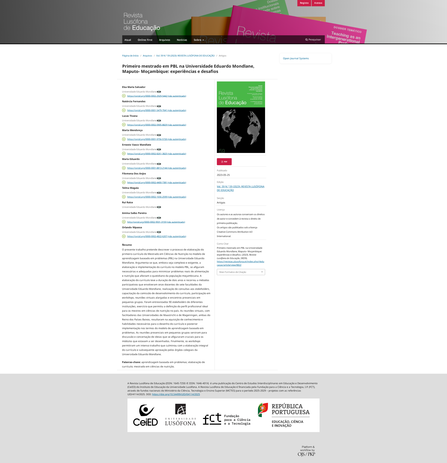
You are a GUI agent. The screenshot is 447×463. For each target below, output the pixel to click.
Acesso (318, 2)
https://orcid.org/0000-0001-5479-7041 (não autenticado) (156, 110)
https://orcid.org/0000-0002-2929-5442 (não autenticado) (156, 95)
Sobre (198, 39)
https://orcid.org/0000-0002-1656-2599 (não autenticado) (156, 196)
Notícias (182, 39)
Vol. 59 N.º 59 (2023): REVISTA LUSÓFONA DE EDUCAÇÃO (185, 55)
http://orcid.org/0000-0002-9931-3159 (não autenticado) (156, 221)
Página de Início (130, 55)
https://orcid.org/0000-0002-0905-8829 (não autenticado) (156, 124)
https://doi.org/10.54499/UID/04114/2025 (176, 394)
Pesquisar (314, 39)
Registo (304, 2)
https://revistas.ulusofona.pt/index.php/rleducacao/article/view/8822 (240, 263)
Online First (145, 39)
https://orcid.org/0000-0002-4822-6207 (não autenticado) (156, 236)
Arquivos (164, 39)
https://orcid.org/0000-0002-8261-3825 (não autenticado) (156, 153)
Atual (127, 39)
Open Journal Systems (296, 58)
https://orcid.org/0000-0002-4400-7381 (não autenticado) (156, 182)
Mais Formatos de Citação (232, 272)
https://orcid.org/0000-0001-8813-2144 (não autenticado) (156, 168)
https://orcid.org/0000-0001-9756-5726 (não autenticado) (156, 139)
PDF (225, 161)
